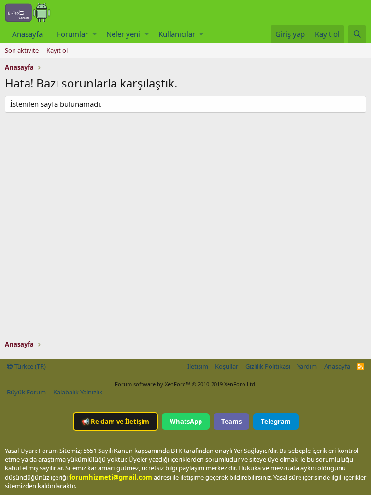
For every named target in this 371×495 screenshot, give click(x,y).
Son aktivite (22, 50)
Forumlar (72, 34)
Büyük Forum (26, 392)
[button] (94, 34)
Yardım (307, 366)
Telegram (276, 421)
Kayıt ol (57, 50)
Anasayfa (27, 34)
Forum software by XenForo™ (186, 384)
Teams (231, 421)
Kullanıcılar (176, 34)
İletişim (197, 366)
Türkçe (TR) (29, 366)
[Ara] (357, 34)
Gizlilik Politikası (267, 366)
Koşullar (226, 366)
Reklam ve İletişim (115, 421)
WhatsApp (186, 421)
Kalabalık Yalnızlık (77, 392)
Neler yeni (123, 34)
